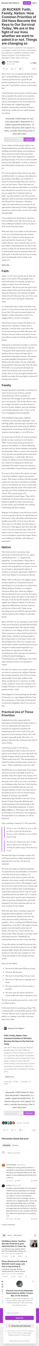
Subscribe (27, 3)
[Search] (35, 1235)
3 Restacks (26, 1123)
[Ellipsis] (36, 1164)
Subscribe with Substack (21, 1326)
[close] (33, 1281)
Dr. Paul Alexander (13, 62)
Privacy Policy (26, 1335)
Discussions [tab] (18, 1235)
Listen (34, 63)
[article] (19, 1249)
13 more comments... (9, 1225)
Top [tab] (4, 1235)
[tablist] (11, 1145)
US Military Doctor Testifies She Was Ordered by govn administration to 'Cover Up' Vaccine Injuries (14, 1243)
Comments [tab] (6, 1145)
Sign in (34, 3)
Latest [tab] (9, 1235)
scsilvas (9, 1185)
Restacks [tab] (15, 1145)
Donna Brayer (11, 1165)
